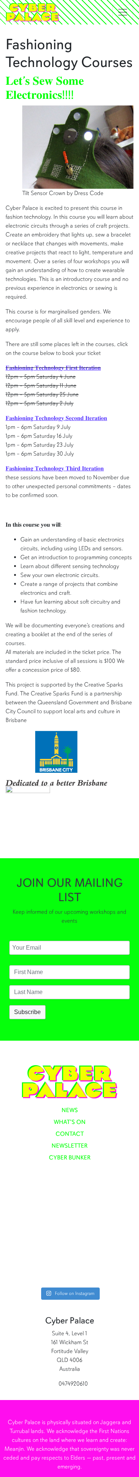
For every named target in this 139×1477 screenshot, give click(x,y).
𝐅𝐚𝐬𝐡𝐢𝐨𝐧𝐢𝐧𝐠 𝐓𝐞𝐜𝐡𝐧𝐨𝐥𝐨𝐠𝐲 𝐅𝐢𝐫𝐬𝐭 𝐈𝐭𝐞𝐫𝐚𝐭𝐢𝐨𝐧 (53, 368)
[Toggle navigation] (122, 12)
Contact (70, 1134)
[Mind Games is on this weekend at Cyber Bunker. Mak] (69, 1211)
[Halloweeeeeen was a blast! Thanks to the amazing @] (69, 1263)
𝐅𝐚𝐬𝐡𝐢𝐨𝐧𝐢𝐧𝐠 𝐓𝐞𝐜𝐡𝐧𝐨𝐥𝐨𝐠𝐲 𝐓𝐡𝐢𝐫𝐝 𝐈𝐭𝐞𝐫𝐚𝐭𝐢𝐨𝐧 (55, 468)
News (70, 1110)
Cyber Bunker (69, 1157)
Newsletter (69, 1145)
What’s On (70, 1122)
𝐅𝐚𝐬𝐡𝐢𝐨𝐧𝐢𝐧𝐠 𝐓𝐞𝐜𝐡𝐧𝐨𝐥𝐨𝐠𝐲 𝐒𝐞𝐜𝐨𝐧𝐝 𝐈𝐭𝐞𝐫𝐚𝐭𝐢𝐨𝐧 (56, 418)
